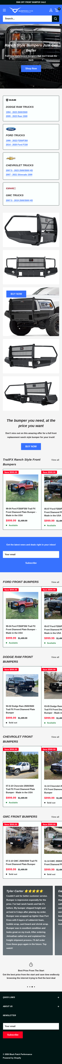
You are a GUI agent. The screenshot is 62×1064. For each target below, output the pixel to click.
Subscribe (31, 563)
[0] (57, 10)
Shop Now (31, 68)
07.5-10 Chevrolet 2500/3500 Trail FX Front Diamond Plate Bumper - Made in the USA (20, 789)
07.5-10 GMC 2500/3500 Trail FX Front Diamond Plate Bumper (21, 862)
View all (55, 460)
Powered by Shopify (12, 1058)
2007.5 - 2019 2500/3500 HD (19, 200)
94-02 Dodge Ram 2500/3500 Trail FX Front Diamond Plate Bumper (20, 709)
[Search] (55, 18)
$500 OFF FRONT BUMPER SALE (31, 2)
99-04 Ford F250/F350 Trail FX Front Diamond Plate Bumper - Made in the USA (21, 512)
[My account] (50, 10)
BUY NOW (31, 446)
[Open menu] (4, 10)
